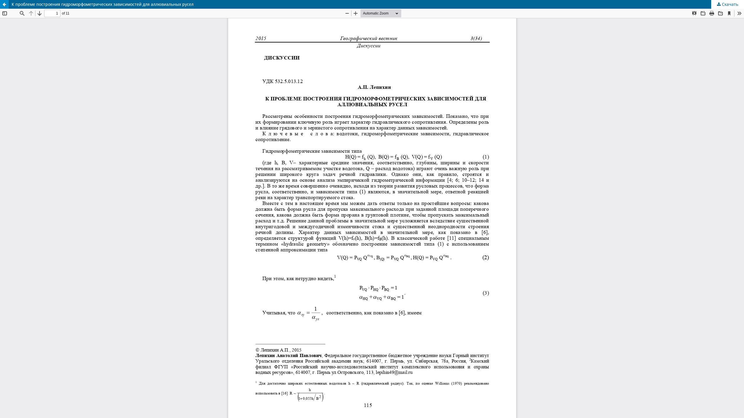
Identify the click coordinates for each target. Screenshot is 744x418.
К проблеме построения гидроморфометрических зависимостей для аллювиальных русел (103, 4)
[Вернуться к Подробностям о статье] (4, 4)
